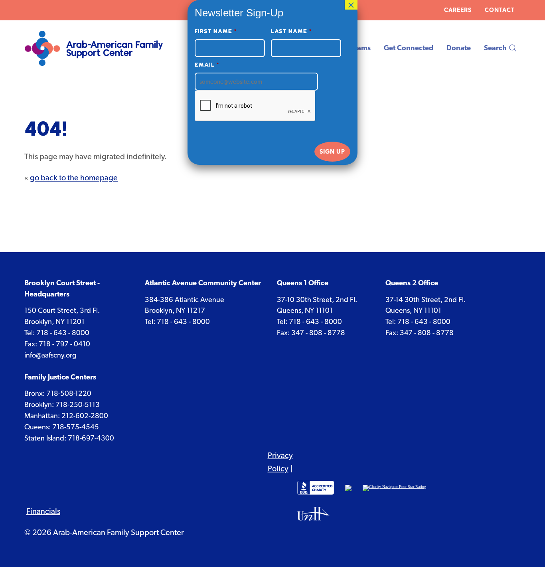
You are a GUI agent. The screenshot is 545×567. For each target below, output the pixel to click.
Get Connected (408, 47)
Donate (458, 47)
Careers (458, 10)
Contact (500, 10)
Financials (43, 511)
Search (495, 47)
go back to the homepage (74, 177)
